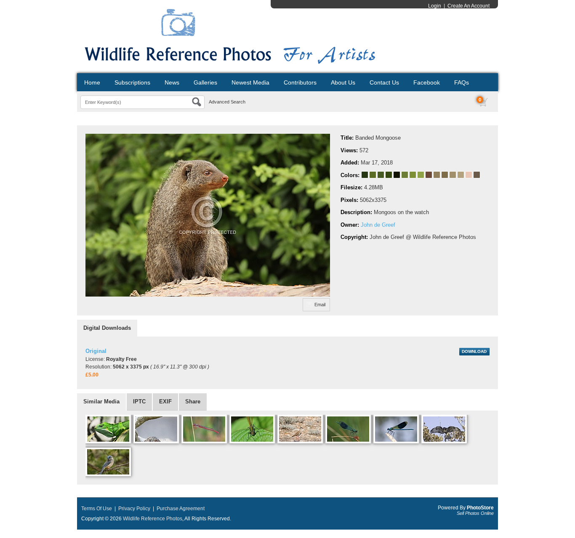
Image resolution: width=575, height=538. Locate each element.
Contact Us (384, 82)
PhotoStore (480, 508)
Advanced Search (227, 101)
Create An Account (468, 6)
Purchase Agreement (181, 508)
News (172, 82)
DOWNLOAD (474, 351)
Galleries (205, 82)
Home (92, 82)
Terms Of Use (96, 508)
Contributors (300, 82)
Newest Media (250, 82)
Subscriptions (132, 82)
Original (95, 351)
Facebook (426, 82)
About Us (343, 82)
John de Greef (378, 225)
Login (434, 6)
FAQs (461, 82)
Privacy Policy (134, 508)
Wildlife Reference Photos (152, 519)
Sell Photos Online (475, 513)
